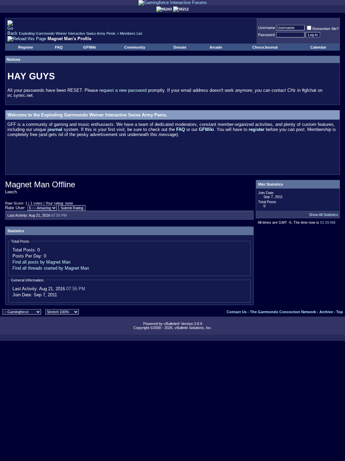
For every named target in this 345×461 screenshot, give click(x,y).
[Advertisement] (172, 157)
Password (266, 35)
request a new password (123, 90)
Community (134, 47)
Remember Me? (325, 29)
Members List (131, 33)
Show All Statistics (323, 215)
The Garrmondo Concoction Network (283, 312)
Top (339, 312)
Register (25, 47)
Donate (180, 47)
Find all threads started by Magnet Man (50, 268)
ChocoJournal (265, 47)
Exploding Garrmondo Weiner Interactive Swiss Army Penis (67, 33)
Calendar (318, 47)
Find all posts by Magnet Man (41, 262)
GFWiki (89, 47)
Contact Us (237, 312)
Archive (326, 312)
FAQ (59, 47)
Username (266, 28)
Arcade (216, 47)
